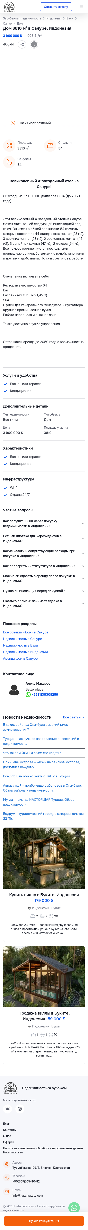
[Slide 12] (39, 126)
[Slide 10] (29, 126)
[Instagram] (19, 1108)
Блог (6, 1124)
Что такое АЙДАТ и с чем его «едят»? (32, 753)
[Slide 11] (34, 126)
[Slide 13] (44, 126)
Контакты (9, 1130)
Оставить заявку (56, 7)
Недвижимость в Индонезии (25, 652)
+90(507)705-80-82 (26, 1181)
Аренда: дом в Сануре (20, 658)
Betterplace (34, 689)
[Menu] (81, 6)
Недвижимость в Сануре (22, 639)
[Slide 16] (59, 126)
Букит (55, 908)
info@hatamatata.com (27, 1195)
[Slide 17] (63, 126)
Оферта (8, 1142)
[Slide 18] (68, 126)
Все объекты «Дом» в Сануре (25, 632)
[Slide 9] (24, 126)
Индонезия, (41, 908)
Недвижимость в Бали (20, 645)
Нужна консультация (44, 1221)
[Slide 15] (54, 126)
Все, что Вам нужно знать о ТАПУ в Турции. (37, 776)
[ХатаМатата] (10, 1088)
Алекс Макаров (38, 683)
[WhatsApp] (74, 1208)
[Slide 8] (19, 126)
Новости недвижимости (27, 717)
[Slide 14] (49, 126)
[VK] (7, 1108)
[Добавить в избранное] (34, 44)
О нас (7, 1136)
